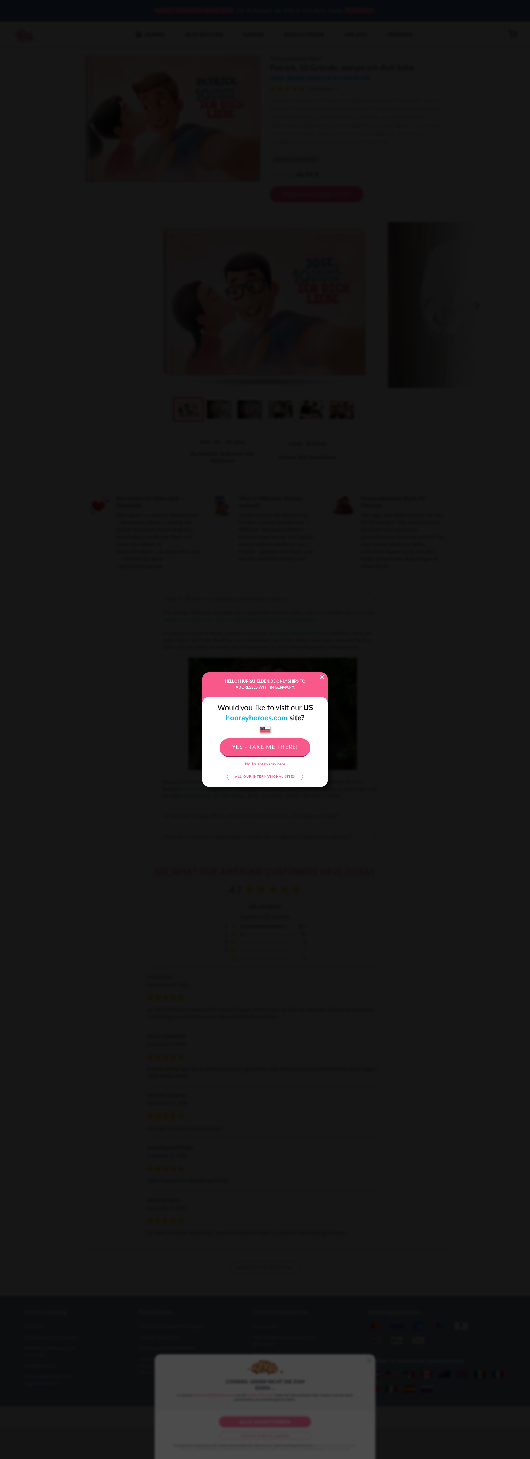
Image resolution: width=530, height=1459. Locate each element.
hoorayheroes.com (257, 718)
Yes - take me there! (265, 747)
